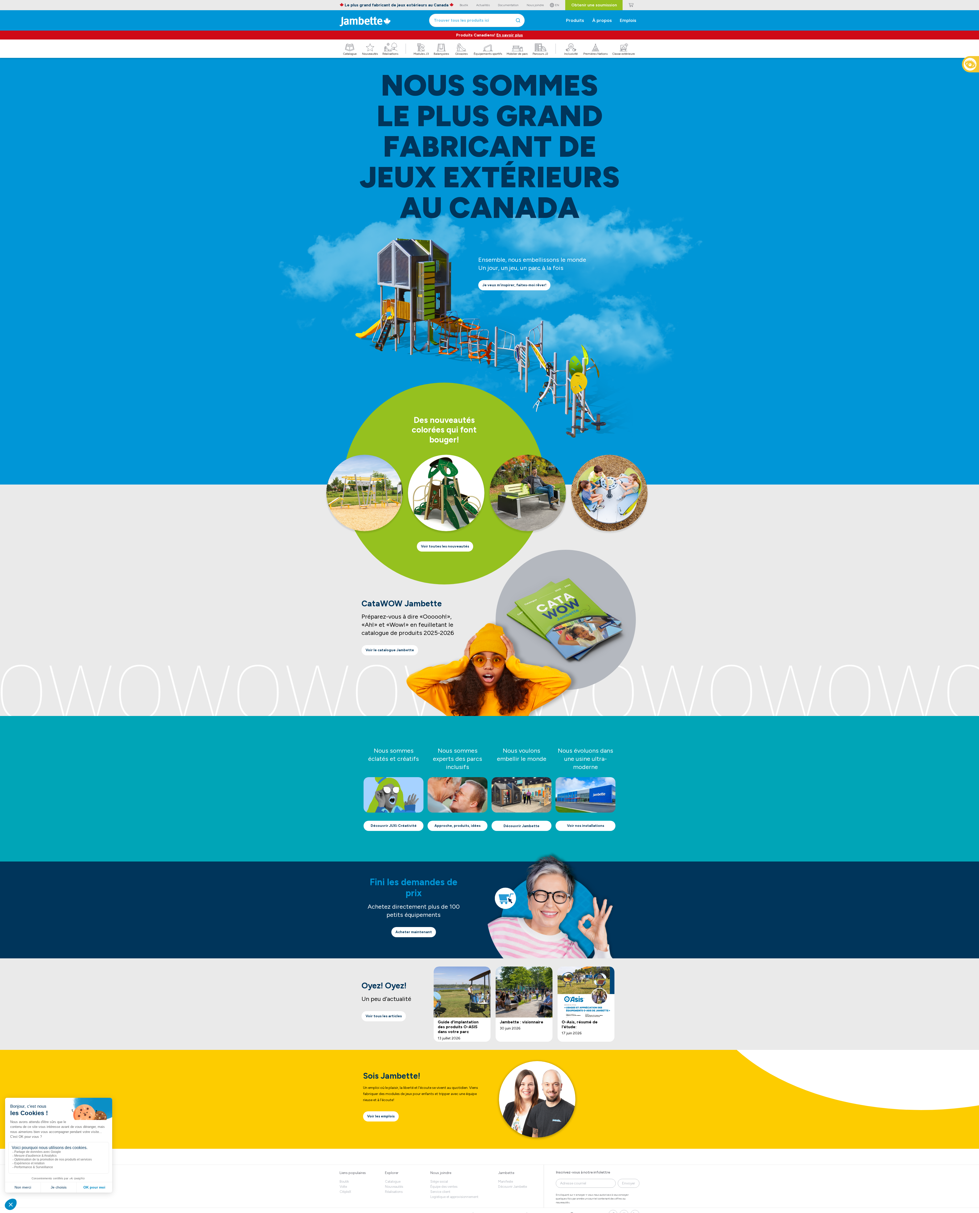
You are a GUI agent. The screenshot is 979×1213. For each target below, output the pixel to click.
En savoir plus (509, 35)
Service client (440, 1192)
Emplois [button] (628, 20)
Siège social (439, 1181)
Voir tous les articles (384, 1016)
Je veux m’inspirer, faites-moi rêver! (514, 285)
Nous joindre (440, 1173)
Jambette (506, 1173)
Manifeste (505, 1181)
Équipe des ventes (443, 1187)
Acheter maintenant (413, 932)
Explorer (391, 1173)
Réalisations (394, 1192)
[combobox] (477, 20)
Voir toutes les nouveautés (445, 546)
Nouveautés (394, 1187)
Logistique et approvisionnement (454, 1197)
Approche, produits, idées (457, 826)
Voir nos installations (585, 826)
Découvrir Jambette (521, 826)
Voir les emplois (381, 1116)
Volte (343, 1187)
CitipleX (345, 1192)
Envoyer (628, 1183)
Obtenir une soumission (594, 5)
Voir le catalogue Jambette (390, 650)
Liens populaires (353, 1173)
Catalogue (393, 1181)
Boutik (344, 1181)
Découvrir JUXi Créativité (394, 826)
